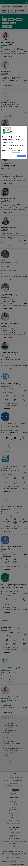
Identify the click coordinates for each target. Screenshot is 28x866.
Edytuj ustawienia (12, 156)
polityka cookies (16, 151)
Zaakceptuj (21, 156)
